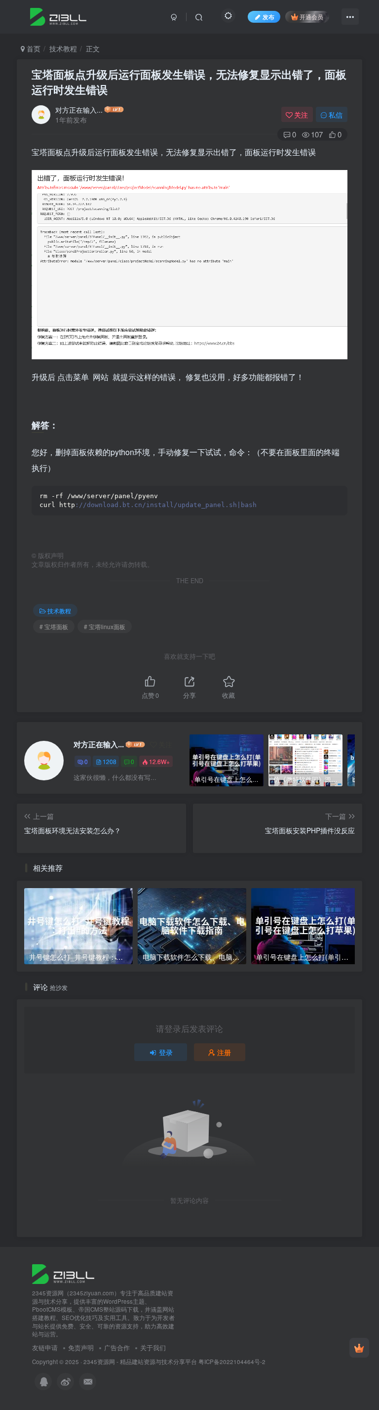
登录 (166, 1052)
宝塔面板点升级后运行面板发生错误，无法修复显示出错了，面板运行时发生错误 (189, 81)
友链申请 (45, 1347)
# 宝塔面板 (53, 626)
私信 (335, 115)
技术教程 (63, 48)
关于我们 (153, 1347)
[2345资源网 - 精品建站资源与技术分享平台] (63, 1273)
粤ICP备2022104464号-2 (231, 1362)
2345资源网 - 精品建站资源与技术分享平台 (140, 1362)
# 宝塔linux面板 (104, 626)
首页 (32, 48)
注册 (224, 1052)
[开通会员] (359, 1348)
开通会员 (311, 16)
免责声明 (81, 1347)
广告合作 (117, 1347)
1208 (109, 761)
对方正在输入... (79, 110)
